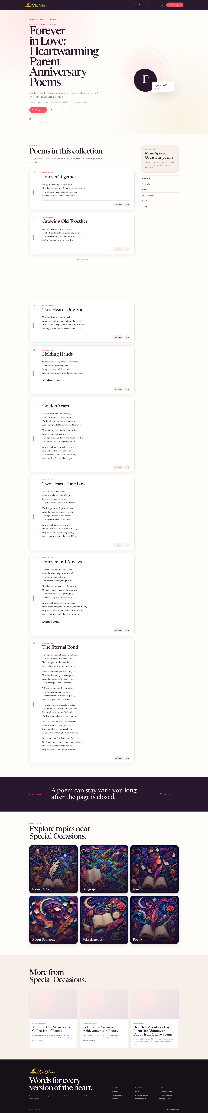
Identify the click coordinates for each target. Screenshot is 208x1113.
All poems (33, 19)
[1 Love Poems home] (36, 5)
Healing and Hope (137, 5)
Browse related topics (59, 110)
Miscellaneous (147, 201)
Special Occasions (48, 19)
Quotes (115, 1099)
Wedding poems (165, 1099)
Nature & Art (146, 178)
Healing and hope (141, 1095)
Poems (118, 5)
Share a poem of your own (169, 794)
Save (127, 204)
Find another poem (173, 1109)
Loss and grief (140, 1099)
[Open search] (162, 5)
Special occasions (165, 1095)
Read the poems (38, 110)
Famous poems (117, 1095)
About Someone (148, 195)
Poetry (144, 206)
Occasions (151, 5)
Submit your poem (174, 5)
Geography (146, 184)
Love (126, 5)
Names (144, 190)
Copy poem (118, 204)
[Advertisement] (82, 278)
